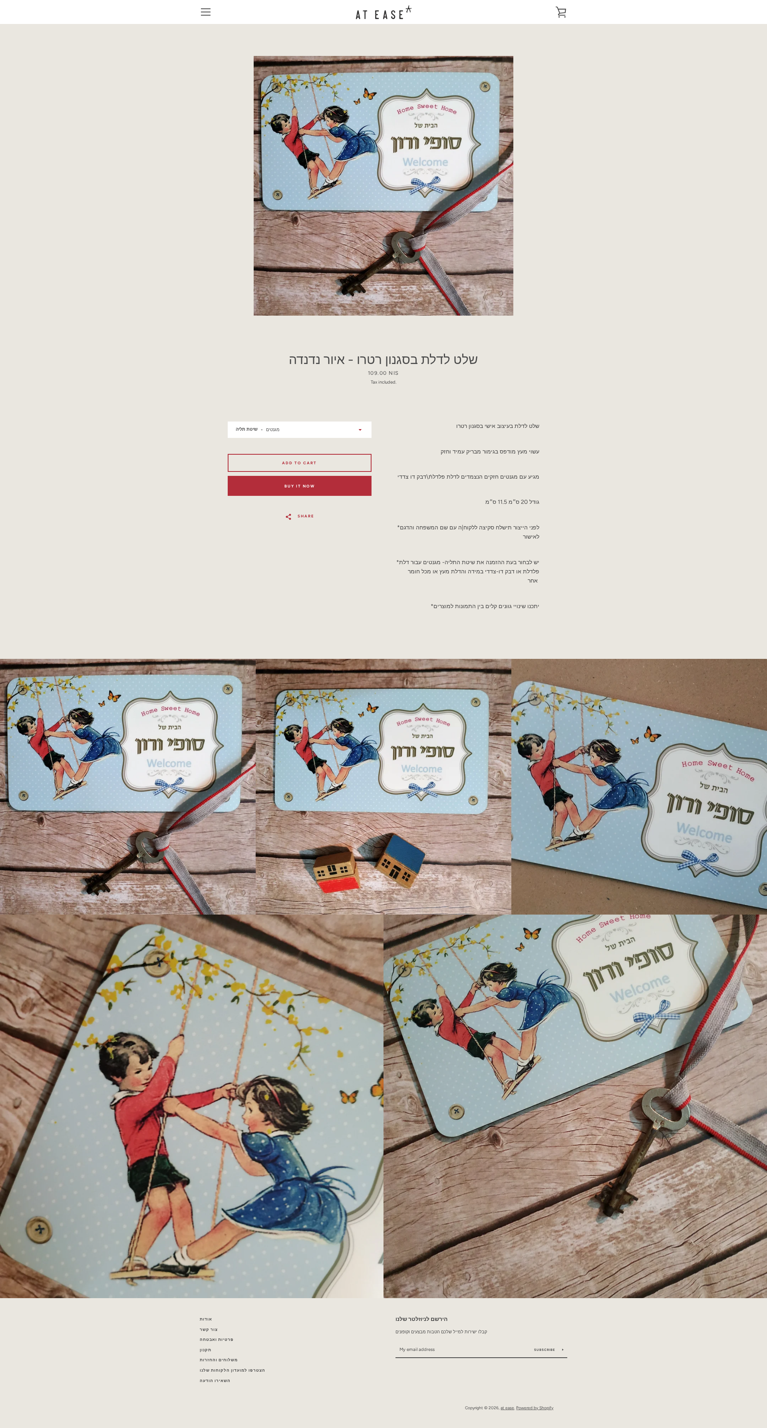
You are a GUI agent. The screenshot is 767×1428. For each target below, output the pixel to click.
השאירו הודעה (215, 1380)
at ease (507, 1407)
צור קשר (209, 1329)
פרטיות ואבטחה (217, 1339)
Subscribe (545, 1350)
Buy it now (299, 486)
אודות (206, 1319)
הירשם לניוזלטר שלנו (421, 1319)
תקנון (205, 1350)
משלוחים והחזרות (219, 1360)
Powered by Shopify (534, 1407)
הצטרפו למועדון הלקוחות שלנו (232, 1370)
